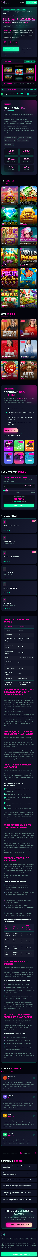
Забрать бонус (9, 49)
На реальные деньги (12, 435)
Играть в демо (10, 430)
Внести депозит (19, 505)
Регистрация (31, 2)
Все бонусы (26, 49)
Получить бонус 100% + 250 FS (19, 1224)
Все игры (4, 183)
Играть (27, 1251)
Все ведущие (6, 317)
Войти (22, 2)
